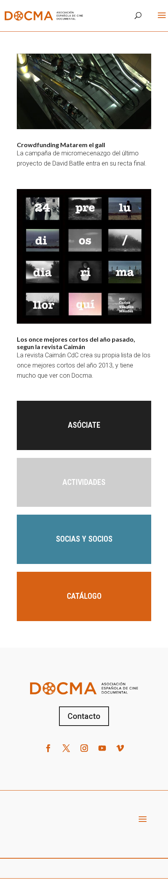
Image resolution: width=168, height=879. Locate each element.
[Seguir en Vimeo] (120, 748)
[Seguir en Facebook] (48, 748)
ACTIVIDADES (84, 482)
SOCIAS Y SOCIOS (84, 539)
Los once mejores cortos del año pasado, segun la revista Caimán (76, 342)
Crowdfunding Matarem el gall (61, 144)
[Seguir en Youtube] (102, 748)
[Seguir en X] (66, 748)
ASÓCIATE (84, 425)
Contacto (84, 716)
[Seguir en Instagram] (84, 748)
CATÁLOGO (84, 596)
